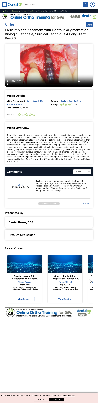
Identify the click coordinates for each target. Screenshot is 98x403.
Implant (64, 101)
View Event (23, 299)
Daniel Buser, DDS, (35, 101)
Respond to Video (49, 203)
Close (41, 400)
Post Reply (66, 239)
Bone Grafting (75, 101)
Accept (56, 400)
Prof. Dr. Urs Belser (15, 104)
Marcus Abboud (24, 282)
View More (86, 203)
